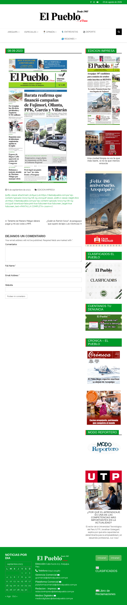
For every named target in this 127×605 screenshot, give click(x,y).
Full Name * (10, 266)
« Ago (8, 596)
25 (7, 590)
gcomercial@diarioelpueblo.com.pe (51, 578)
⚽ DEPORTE (89, 32)
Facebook (90, 2)
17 (30, 581)
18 (7, 585)
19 (11, 585)
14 (18, 581)
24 (29, 585)
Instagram (94, 2)
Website (9, 285)
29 (22, 590)
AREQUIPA (13, 32)
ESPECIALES (30, 32)
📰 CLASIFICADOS (106, 569)
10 (30, 577)
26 (11, 590)
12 (11, 581)
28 (18, 590)
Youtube (97, 2)
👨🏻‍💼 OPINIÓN (49, 32)
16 (26, 581)
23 (26, 585)
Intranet (102, 558)
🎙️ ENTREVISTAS (69, 32)
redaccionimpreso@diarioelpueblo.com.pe (54, 591)
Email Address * (12, 275)
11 (7, 581)
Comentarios (11, 244)
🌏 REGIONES (68, 39)
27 (14, 590)
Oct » (14, 596)
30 (26, 590)
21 (18, 585)
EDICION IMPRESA (46, 190)
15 (22, 581)
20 (14, 585)
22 (22, 585)
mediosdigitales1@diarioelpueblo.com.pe (54, 598)
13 (15, 581)
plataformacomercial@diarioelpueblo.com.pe (56, 585)
